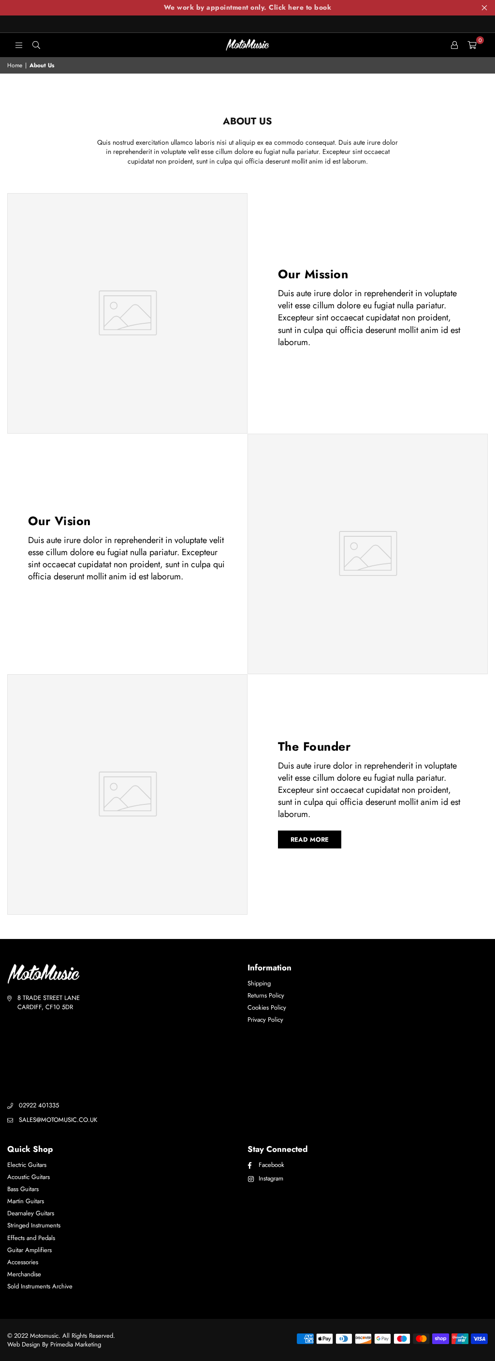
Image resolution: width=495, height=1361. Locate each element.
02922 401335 (39, 1105)
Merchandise (24, 1274)
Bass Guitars (23, 1189)
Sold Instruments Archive (40, 1286)
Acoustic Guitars (28, 1176)
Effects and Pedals (31, 1237)
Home (14, 65)
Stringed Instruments (33, 1225)
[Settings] (454, 45)
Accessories (22, 1262)
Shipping (259, 983)
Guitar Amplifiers (29, 1250)
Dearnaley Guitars (30, 1213)
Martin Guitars (25, 1201)
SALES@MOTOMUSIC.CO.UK (58, 1119)
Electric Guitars (26, 1164)
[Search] (36, 45)
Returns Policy (266, 995)
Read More (310, 839)
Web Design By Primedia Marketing (54, 1344)
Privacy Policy (265, 1019)
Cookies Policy (267, 1007)
